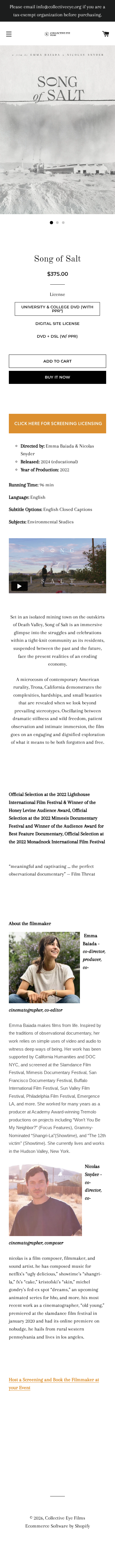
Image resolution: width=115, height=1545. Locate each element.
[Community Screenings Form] (57, 433)
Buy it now (57, 377)
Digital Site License (57, 323)
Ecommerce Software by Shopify (57, 1526)
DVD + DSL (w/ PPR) (57, 336)
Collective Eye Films (65, 1518)
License (57, 294)
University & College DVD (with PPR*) (57, 308)
